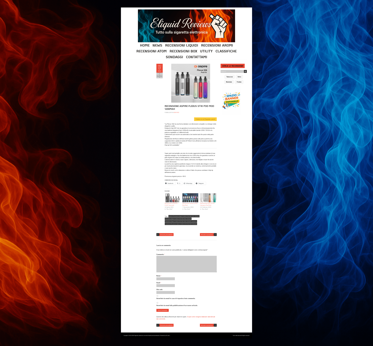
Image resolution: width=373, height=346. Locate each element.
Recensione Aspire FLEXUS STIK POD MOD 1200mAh (178, 218)
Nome (158, 276)
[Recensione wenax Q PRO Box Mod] (190, 197)
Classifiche (226, 51)
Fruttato (239, 82)
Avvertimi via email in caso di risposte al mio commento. (175, 298)
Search (245, 71)
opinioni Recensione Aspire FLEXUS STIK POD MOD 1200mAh (184, 216)
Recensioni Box (183, 51)
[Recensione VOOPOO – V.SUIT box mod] (172, 197)
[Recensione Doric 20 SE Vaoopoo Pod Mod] (208, 197)
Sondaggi (174, 57)
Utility (206, 51)
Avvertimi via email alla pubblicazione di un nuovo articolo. (177, 305)
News (157, 45)
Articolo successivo (207, 235)
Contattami (196, 57)
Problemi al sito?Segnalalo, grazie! (205, 119)
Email (158, 283)
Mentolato (229, 82)
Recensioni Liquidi (181, 45)
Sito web (159, 289)
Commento (160, 254)
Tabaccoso (229, 77)
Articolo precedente (166, 235)
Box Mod (176, 112)
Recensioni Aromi (217, 45)
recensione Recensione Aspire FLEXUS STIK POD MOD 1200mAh (181, 224)
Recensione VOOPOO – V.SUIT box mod (172, 204)
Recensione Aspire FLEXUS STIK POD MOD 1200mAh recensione (181, 221)
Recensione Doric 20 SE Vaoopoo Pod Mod (207, 204)
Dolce (239, 77)
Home (145, 45)
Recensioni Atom (151, 51)
